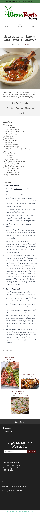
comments (25, 44)
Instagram (8, 431)
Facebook (8, 428)
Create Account (23, 30)
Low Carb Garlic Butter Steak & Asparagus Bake (10, 358)
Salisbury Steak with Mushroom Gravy (30, 375)
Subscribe (32, 451)
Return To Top (20, 422)
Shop (6, 26)
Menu (33, 26)
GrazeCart (30, 511)
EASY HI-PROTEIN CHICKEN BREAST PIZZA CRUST (20, 393)
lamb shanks (18, 189)
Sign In (20, 26)
